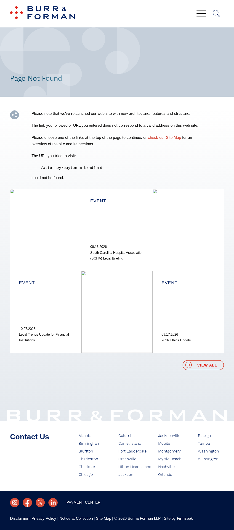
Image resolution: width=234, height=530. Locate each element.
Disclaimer (19, 518)
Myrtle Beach (169, 459)
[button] (14, 114)
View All (207, 365)
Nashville (166, 467)
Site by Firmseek (178, 518)
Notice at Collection (76, 518)
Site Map (103, 518)
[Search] (217, 14)
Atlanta (85, 436)
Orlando (165, 474)
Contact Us (29, 437)
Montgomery (169, 451)
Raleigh (204, 436)
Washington (208, 451)
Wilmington (208, 459)
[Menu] (201, 14)
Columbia (127, 436)
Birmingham (89, 443)
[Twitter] (40, 502)
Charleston (88, 459)
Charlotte (87, 467)
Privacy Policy (44, 518)
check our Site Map (164, 137)
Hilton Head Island (134, 467)
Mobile (164, 443)
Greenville (127, 459)
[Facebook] (27, 502)
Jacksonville (169, 436)
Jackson (125, 474)
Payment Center (83, 502)
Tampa (204, 443)
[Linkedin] (53, 502)
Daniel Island (129, 443)
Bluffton (86, 451)
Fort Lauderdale (132, 451)
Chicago (86, 474)
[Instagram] (14, 502)
